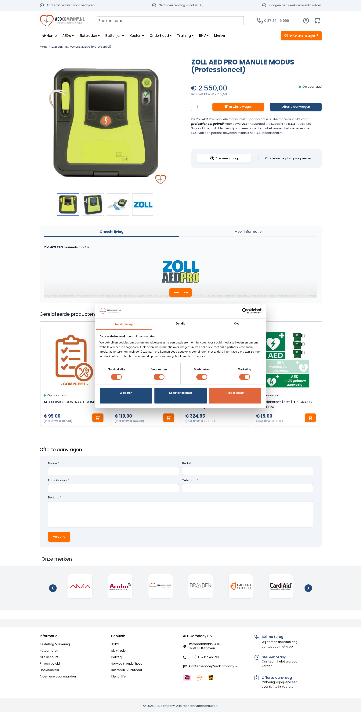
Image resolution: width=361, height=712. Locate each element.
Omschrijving (112, 231)
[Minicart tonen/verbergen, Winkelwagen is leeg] (317, 21)
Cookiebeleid (49, 670)
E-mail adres (58, 480)
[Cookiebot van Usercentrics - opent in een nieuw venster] (245, 311)
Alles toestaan (235, 392)
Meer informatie (248, 231)
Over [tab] (237, 323)
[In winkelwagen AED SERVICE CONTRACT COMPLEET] (97, 417)
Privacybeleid (50, 663)
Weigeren (126, 392)
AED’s (115, 644)
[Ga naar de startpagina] (62, 21)
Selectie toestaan (180, 392)
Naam (53, 463)
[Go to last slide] (53, 588)
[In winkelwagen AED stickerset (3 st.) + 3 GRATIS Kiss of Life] (310, 417)
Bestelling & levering (55, 644)
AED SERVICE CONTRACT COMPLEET (73, 401)
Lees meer (180, 292)
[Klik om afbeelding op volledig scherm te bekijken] (105, 123)
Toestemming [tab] (124, 324)
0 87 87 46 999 (276, 20)
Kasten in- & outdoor (126, 670)
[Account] (306, 21)
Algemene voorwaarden (58, 676)
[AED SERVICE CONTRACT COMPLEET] (74, 360)
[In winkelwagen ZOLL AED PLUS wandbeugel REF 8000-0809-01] (168, 417)
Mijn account (49, 657)
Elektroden (119, 650)
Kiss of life (118, 676)
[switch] (159, 377)
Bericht (54, 497)
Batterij (116, 657)
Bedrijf (186, 463)
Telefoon (189, 480)
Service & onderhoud (126, 663)
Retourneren (49, 650)
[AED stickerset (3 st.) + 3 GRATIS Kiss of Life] (287, 360)
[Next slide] (308, 588)
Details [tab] (180, 323)
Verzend (59, 536)
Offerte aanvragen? (301, 35)
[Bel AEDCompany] (260, 21)
